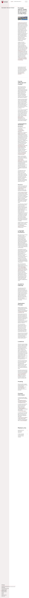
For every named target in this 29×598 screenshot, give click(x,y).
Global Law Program (24, 192)
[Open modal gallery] (22, 18)
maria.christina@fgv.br (24, 420)
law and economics (23, 153)
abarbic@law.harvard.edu (21, 402)
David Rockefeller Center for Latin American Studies (22, 374)
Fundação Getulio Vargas (21, 22)
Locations (3, 592)
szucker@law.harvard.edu (22, 400)
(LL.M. (22, 132)
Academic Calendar (4, 590)
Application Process (4, 591)
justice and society (21, 154)
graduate (25, 187)
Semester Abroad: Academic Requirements (22, 116)
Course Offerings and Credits (5, 588)
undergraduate (20, 187)
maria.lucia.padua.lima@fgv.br (23, 417)
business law (21, 145)
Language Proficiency (4, 589)
